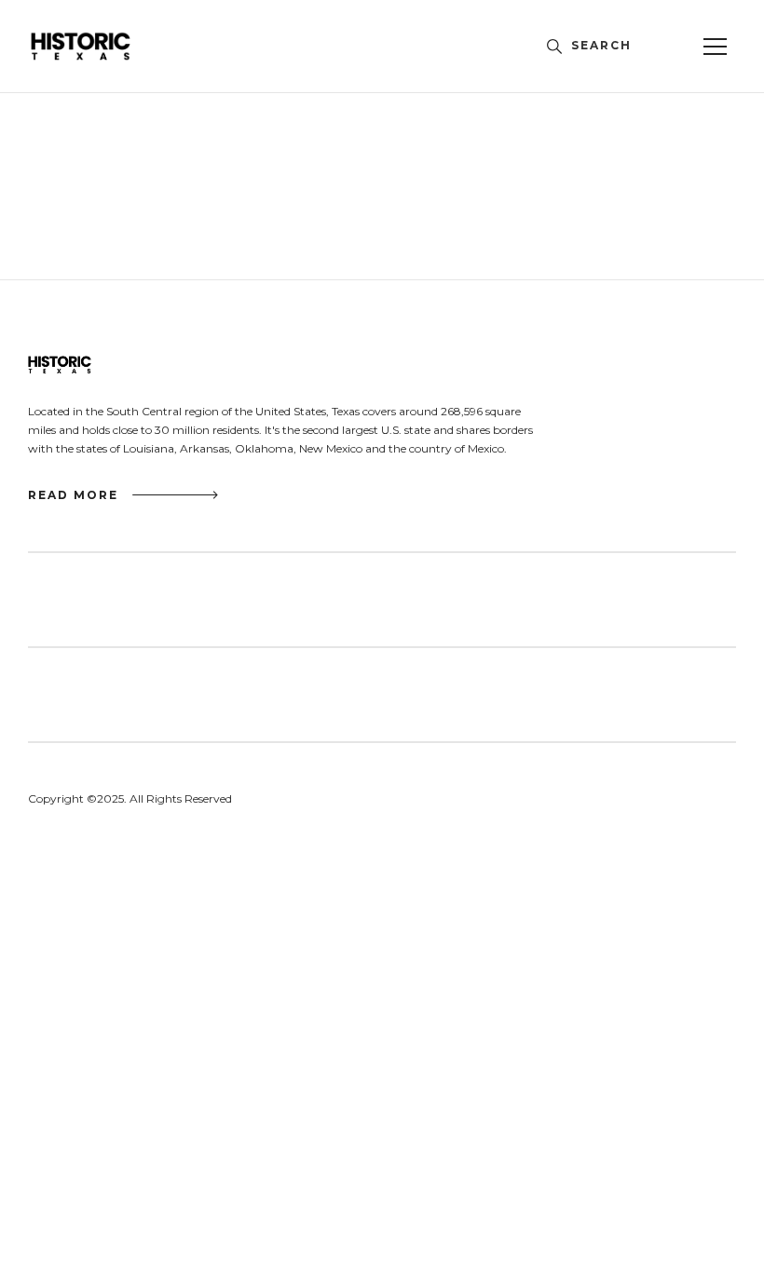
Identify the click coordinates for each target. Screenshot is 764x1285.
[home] (111, 46)
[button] (714, 46)
